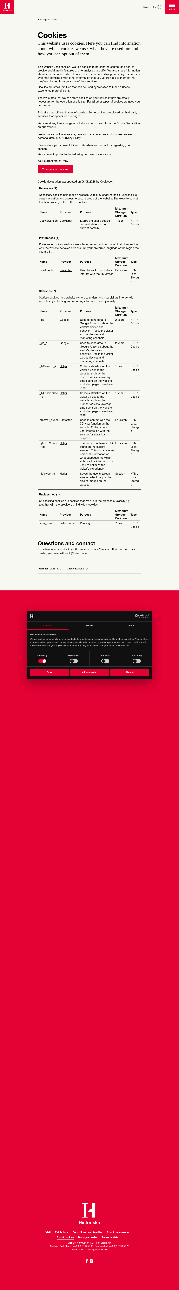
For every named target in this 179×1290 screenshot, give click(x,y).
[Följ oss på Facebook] (87, 1260)
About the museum (118, 1232)
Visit (48, 1232)
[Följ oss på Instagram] (91, 1260)
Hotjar (63, 366)
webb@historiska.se (75, 553)
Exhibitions (62, 1232)
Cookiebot (106, 181)
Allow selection (89, 672)
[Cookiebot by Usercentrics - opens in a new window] (137, 616)
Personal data (110, 1237)
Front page (43, 19)
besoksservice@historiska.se (93, 1249)
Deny (49, 672)
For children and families (88, 1232)
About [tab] (131, 625)
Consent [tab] (47, 625)
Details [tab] (89, 625)
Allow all (130, 672)
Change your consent (55, 169)
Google (64, 320)
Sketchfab (66, 270)
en (154, 7)
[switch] (74, 661)
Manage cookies (88, 1237)
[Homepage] (7, 7)
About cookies (65, 1237)
